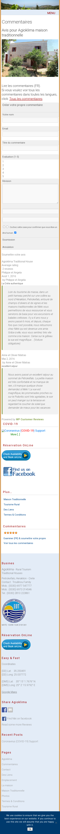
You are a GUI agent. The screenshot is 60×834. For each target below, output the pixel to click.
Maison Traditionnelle (15, 499)
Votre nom (8, 114)
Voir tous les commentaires (18, 543)
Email (5, 128)
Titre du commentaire (13, 142)
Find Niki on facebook (19, 718)
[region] (30, 58)
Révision (6, 181)
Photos (5, 796)
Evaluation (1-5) (10, 156)
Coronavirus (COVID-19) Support (20, 741)
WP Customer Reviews (30, 419)
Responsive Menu (51, 13)
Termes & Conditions (15, 514)
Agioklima (7, 759)
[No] (56, 822)
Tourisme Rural (12, 504)
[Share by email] (10, 709)
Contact (6, 769)
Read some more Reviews (17, 724)
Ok (30, 829)
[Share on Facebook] (4, 709)
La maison (7, 785)
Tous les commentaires (25, 99)
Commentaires (10, 764)
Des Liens (9, 509)
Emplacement (9, 780)
